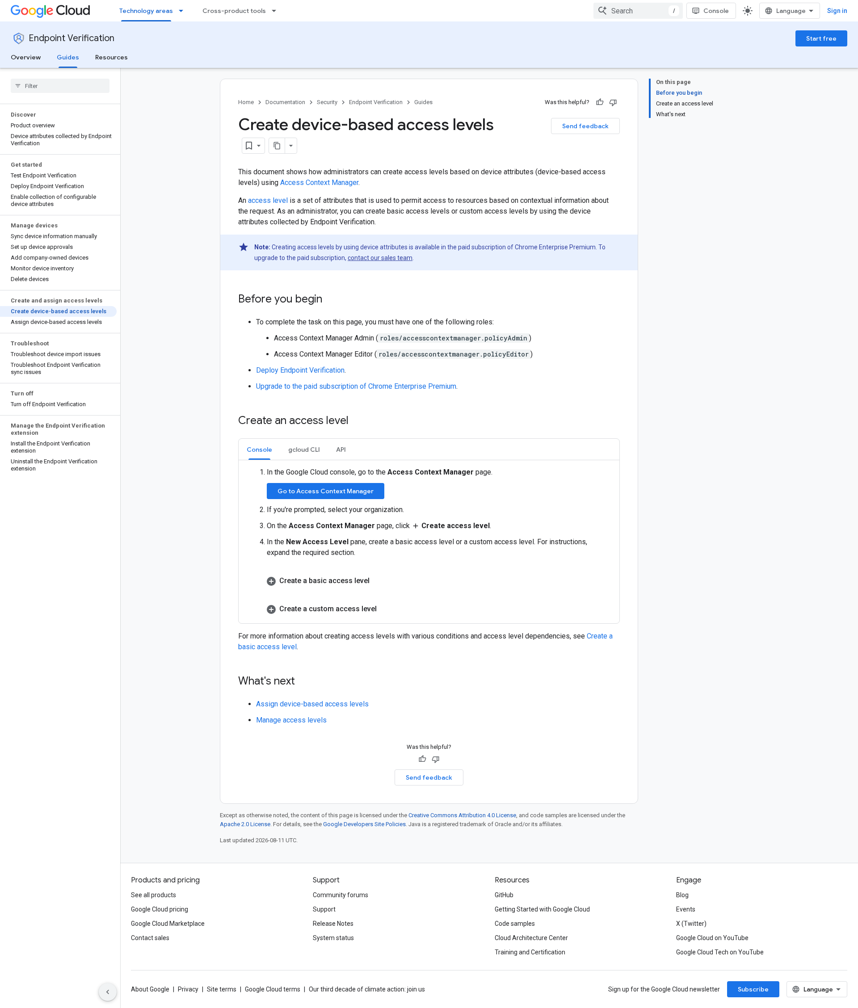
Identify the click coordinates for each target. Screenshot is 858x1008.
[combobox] (638, 11)
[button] (438, 580)
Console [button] (259, 449)
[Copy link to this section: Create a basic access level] (378, 579)
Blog (682, 895)
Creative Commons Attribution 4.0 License (462, 815)
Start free (821, 38)
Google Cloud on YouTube (712, 937)
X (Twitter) (691, 923)
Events (685, 909)
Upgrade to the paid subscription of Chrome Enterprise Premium (356, 386)
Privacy (188, 989)
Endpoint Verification (71, 38)
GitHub (504, 895)
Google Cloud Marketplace (168, 923)
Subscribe (753, 989)
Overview (26, 57)
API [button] (341, 449)
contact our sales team (380, 257)
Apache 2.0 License (245, 824)
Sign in (837, 10)
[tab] (259, 449)
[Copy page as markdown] (277, 145)
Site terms (221, 989)
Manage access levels (291, 720)
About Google (150, 989)
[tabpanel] (429, 540)
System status (333, 937)
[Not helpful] (613, 102)
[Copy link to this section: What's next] (304, 681)
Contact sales (150, 937)
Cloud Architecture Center (531, 937)
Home (246, 102)
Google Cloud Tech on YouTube (720, 952)
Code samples (515, 923)
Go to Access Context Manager (326, 491)
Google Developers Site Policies (364, 824)
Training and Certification (530, 952)
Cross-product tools (234, 11)
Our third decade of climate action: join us (367, 989)
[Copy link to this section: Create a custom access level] (385, 607)
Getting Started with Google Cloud (542, 909)
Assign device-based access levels (312, 704)
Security (327, 102)
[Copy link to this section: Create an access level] (357, 421)
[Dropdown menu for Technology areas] (183, 10)
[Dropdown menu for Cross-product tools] (276, 10)
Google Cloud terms (272, 989)
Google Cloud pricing (159, 909)
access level (268, 200)
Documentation (285, 102)
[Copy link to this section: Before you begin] (331, 299)
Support (324, 909)
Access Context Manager (319, 182)
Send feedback (585, 126)
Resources (111, 57)
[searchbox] (60, 86)
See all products (153, 895)
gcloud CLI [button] (304, 449)
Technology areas (146, 11)
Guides (68, 57)
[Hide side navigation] (108, 992)
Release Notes (333, 923)
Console (716, 11)
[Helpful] (599, 102)
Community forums (340, 895)
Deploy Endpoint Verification (300, 370)
